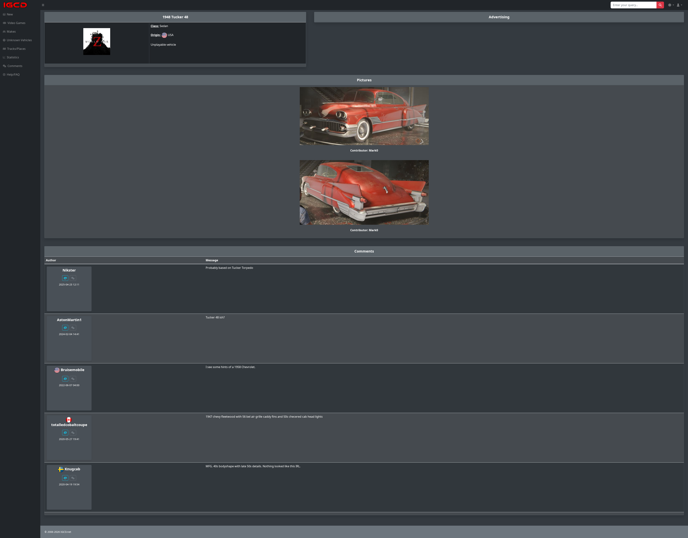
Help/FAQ (13, 74)
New (10, 14)
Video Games (16, 23)
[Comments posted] (73, 278)
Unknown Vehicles (19, 40)
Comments (15, 66)
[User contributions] (65, 278)
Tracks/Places (16, 49)
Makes (11, 31)
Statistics (13, 57)
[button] (671, 5)
